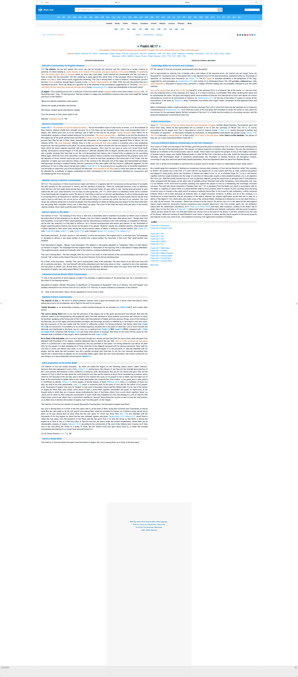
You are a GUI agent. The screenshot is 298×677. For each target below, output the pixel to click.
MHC (124, 56)
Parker (137, 56)
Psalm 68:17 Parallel (158, 251)
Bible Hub (154, 265)
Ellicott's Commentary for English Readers (63, 65)
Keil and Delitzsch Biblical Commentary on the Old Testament (182, 143)
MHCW (130, 56)
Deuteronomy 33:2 (116, 416)
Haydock (181, 53)
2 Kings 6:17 (223, 130)
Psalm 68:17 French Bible (160, 258)
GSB (159, 53)
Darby (118, 53)
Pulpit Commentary (161, 121)
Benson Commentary (52, 124)
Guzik (174, 53)
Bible (44, 35)
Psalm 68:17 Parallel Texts (161, 228)
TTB (168, 56)
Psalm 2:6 (106, 329)
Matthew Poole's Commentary (57, 297)
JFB (207, 53)
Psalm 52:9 (194, 207)
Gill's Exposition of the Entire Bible (59, 363)
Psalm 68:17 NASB (158, 241)
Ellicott (125, 53)
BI (90, 53)
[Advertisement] (149, 488)
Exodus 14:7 (102, 231)
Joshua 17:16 (113, 231)
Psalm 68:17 (46, 127)
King (222, 53)
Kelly (216, 53)
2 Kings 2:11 (83, 369)
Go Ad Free (5, 667)
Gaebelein (152, 53)
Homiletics (199, 53)
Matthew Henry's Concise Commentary (61, 180)
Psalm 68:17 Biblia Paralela (161, 253)
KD (211, 53)
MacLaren (116, 56)
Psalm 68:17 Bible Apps (160, 248)
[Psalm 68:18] (295, 309)
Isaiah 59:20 (49, 332)
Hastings (190, 53)
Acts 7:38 (124, 414)
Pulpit (150, 56)
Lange (227, 53)
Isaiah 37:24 (79, 231)
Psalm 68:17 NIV (157, 234)
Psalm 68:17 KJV (157, 244)
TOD (174, 56)
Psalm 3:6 (124, 307)
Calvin (95, 53)
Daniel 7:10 (66, 382)
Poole (144, 56)
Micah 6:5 (179, 100)
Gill (164, 53)
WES (179, 56)
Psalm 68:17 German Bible (161, 261)
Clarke (112, 53)
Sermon (157, 56)
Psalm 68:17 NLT (157, 236)
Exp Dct (143, 53)
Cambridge (103, 53)
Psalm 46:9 (50, 231)
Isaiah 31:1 (64, 231)
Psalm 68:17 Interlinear (159, 226)
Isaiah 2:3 (119, 329)
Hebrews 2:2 (130, 416)
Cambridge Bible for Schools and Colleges (172, 65)
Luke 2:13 (100, 334)
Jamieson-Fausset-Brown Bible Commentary (64, 274)
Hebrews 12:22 (74, 424)
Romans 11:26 (74, 332)
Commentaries (51, 35)
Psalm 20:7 (142, 228)
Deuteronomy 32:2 (100, 87)
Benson (85, 53)
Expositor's (134, 53)
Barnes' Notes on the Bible (55, 212)
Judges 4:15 (125, 231)
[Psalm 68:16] (3, 309)
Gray (168, 53)
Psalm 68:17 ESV (157, 239)
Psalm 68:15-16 (93, 166)
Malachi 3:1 (86, 356)
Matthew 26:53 (113, 382)
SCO (164, 56)
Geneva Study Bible (52, 438)
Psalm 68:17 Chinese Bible (161, 256)
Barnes (77, 53)
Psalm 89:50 (205, 207)
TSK (184, 56)
